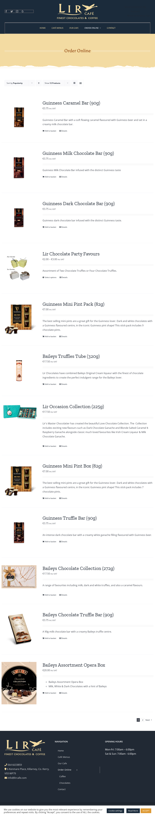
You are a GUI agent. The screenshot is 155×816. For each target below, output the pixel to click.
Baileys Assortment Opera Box (74, 665)
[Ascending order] (39, 83)
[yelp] (22, 11)
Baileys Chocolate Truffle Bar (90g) (78, 615)
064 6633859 (15, 764)
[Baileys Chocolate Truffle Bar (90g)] (19, 629)
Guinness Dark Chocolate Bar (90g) (79, 203)
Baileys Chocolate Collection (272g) (78, 568)
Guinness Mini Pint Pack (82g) (73, 304)
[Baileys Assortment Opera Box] (19, 683)
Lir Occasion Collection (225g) (73, 406)
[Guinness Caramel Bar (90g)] (19, 117)
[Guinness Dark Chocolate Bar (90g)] (19, 217)
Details (64, 131)
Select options (50, 277)
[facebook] (6, 11)
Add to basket (50, 131)
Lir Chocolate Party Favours (71, 254)
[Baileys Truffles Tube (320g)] (19, 370)
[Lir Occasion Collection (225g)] (19, 411)
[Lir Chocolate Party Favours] (19, 268)
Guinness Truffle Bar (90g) (70, 518)
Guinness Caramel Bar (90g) (71, 103)
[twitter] (11, 11)
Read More (133, 810)
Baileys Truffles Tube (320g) (71, 356)
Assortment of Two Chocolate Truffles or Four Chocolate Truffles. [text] (80, 270)
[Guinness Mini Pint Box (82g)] (19, 480)
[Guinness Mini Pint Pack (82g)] (19, 318)
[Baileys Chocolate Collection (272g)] (19, 576)
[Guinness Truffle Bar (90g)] (19, 532)
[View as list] (80, 83)
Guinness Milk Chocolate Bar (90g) (78, 153)
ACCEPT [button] (145, 810)
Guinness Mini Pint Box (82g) (72, 466)
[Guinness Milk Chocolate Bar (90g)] (19, 167)
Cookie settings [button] (115, 810)
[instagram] (17, 11)
